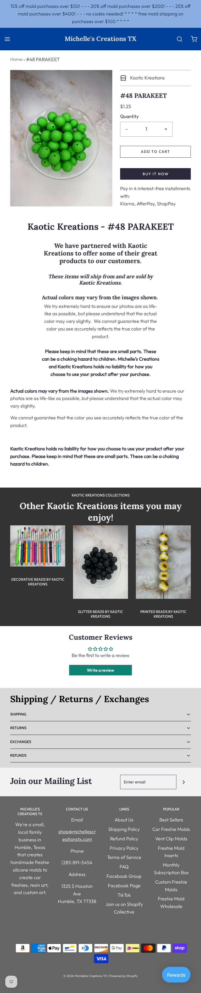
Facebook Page (124, 886)
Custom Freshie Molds (171, 886)
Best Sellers (171, 820)
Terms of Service (124, 857)
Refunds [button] (18, 755)
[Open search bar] (179, 39)
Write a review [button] (100, 670)
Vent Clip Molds (171, 839)
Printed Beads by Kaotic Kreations (163, 614)
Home (16, 59)
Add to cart (155, 151)
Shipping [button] (18, 714)
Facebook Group (124, 876)
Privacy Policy (124, 848)
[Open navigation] (7, 39)
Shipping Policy (124, 829)
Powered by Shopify (123, 976)
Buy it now (156, 174)
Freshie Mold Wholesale (171, 902)
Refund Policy (124, 839)
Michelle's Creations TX (100, 39)
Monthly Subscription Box (171, 868)
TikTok (124, 895)
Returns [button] (18, 727)
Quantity (129, 116)
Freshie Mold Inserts (171, 852)
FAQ (124, 867)
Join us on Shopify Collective (124, 908)
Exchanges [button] (20, 741)
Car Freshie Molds (171, 829)
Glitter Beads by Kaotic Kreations (100, 614)
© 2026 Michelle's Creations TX (85, 976)
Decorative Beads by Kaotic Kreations (37, 581)
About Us (124, 820)
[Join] (183, 782)
